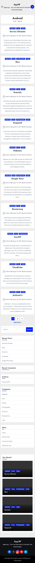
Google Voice (17, 179)
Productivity (20, 58)
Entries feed (6, 437)
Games (4, 403)
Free (18, 28)
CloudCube (17, 268)
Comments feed (7, 441)
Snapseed (17, 123)
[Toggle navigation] (2, 7)
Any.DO (17, 237)
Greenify (18, 93)
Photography (20, 119)
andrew (8, 35)
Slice (17, 62)
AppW (17, 5)
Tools (23, 28)
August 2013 (6, 382)
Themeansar (17, 560)
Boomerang (17, 209)
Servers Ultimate (17, 32)
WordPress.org (6, 445)
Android (12, 28)
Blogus (26, 558)
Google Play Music (7, 360)
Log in (4, 432)
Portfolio (5, 411)
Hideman (17, 151)
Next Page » (17, 322)
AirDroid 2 (17, 295)
